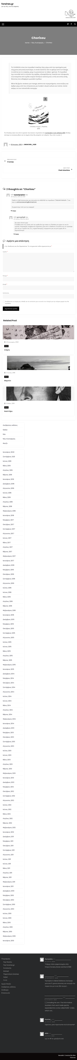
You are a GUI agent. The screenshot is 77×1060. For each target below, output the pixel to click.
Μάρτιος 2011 (7, 877)
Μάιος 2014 (7, 705)
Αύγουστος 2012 (8, 800)
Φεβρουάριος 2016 (9, 610)
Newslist (61, 1055)
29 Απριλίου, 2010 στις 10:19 (18, 197)
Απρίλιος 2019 (8, 470)
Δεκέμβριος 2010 (8, 891)
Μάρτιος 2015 (7, 660)
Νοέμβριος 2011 (8, 841)
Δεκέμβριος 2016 (8, 565)
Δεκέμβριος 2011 (8, 837)
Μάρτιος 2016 (7, 606)
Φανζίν (6, 346)
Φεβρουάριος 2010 (9, 936)
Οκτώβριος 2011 (8, 846)
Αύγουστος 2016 (8, 583)
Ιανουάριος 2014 (8, 723)
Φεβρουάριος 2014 (9, 719)
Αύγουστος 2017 (8, 533)
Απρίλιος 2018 (8, 502)
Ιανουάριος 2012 (8, 832)
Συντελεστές (7, 968)
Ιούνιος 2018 (7, 493)
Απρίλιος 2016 (8, 601)
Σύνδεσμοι (4, 990)
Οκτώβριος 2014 (8, 683)
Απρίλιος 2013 (8, 764)
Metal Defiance (63, 976)
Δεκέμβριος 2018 (8, 484)
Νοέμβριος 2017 (8, 520)
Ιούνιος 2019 (7, 461)
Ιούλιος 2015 (7, 642)
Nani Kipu (8, 411)
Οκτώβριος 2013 (8, 737)
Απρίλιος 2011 (7, 873)
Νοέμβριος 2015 (8, 624)
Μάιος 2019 (7, 466)
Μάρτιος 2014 (7, 714)
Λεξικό (5, 977)
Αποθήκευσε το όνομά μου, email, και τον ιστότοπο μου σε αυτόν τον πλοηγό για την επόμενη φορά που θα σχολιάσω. (37, 302)
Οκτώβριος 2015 (8, 628)
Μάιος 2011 (6, 868)
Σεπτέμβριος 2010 (9, 904)
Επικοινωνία (5, 993)
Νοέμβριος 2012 (8, 787)
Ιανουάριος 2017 (8, 561)
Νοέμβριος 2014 (8, 678)
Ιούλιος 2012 (7, 805)
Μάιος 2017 (7, 542)
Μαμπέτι (7, 380)
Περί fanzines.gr (9, 965)
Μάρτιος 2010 (7, 932)
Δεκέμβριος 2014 (8, 674)
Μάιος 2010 (7, 922)
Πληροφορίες (5, 959)
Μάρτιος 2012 (7, 823)
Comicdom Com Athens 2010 (55, 133)
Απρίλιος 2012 (8, 818)
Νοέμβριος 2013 (8, 732)
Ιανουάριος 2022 (8, 452)
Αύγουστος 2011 (8, 855)
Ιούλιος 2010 (7, 913)
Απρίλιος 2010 (8, 927)
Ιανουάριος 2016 (8, 615)
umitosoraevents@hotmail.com (27, 202)
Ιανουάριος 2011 (8, 886)
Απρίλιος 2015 (8, 656)
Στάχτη (7, 350)
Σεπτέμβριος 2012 (9, 796)
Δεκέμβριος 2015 (8, 619)
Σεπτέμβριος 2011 (9, 850)
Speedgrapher (19, 195)
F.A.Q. (5, 980)
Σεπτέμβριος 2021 (9, 457)
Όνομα (5, 276)
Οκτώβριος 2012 (8, 791)
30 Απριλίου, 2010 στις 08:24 (21, 219)
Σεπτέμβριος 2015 (9, 633)
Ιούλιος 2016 (7, 588)
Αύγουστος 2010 (8, 909)
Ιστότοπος (6, 293)
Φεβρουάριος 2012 (9, 827)
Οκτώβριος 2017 (8, 524)
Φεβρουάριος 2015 (9, 665)
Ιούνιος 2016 (7, 592)
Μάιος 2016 (7, 597)
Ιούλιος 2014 (7, 696)
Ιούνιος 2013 (7, 755)
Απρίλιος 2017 (8, 547)
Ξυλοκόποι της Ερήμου (63, 959)
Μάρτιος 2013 (7, 769)
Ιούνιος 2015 (7, 647)
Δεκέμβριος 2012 (8, 782)
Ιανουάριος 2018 (8, 515)
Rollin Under (70, 997)
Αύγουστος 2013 (8, 746)
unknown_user (30, 145)
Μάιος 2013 (7, 760)
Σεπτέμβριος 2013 (9, 742)
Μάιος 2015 (7, 651)
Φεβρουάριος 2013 (9, 773)
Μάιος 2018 (7, 497)
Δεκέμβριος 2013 (8, 728)
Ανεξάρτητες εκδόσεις (10, 425)
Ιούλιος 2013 (7, 751)
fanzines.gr (7, 3)
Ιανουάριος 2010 (8, 941)
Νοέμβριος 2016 (8, 570)
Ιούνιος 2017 (7, 538)
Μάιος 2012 (7, 814)
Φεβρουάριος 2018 (9, 511)
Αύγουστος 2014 (8, 692)
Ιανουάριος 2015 (8, 669)
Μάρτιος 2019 (7, 475)
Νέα (4, 434)
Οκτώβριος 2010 (8, 900)
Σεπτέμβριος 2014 (9, 687)
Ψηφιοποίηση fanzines (11, 974)
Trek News (58, 1019)
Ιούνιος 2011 (7, 864)
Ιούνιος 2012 (7, 809)
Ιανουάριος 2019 (8, 479)
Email (5, 284)
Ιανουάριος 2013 (8, 778)
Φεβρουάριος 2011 (9, 882)
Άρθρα (5, 430)
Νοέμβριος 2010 (8, 895)
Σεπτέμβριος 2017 (9, 529)
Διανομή (6, 971)
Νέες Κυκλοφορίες (9, 439)
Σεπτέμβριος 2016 (9, 579)
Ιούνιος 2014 (7, 701)
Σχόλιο (5, 252)
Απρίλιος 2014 (8, 710)
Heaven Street (56, 1033)
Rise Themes (73, 1056)
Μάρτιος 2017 (7, 552)
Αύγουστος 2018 (8, 488)
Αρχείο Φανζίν (6, 984)
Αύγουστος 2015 (8, 637)
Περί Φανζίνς (7, 962)
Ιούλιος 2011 (7, 859)
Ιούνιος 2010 (7, 918)
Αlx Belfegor (49, 976)
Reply (14, 211)
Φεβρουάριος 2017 (9, 556)
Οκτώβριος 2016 (8, 574)
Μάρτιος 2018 (7, 506)
